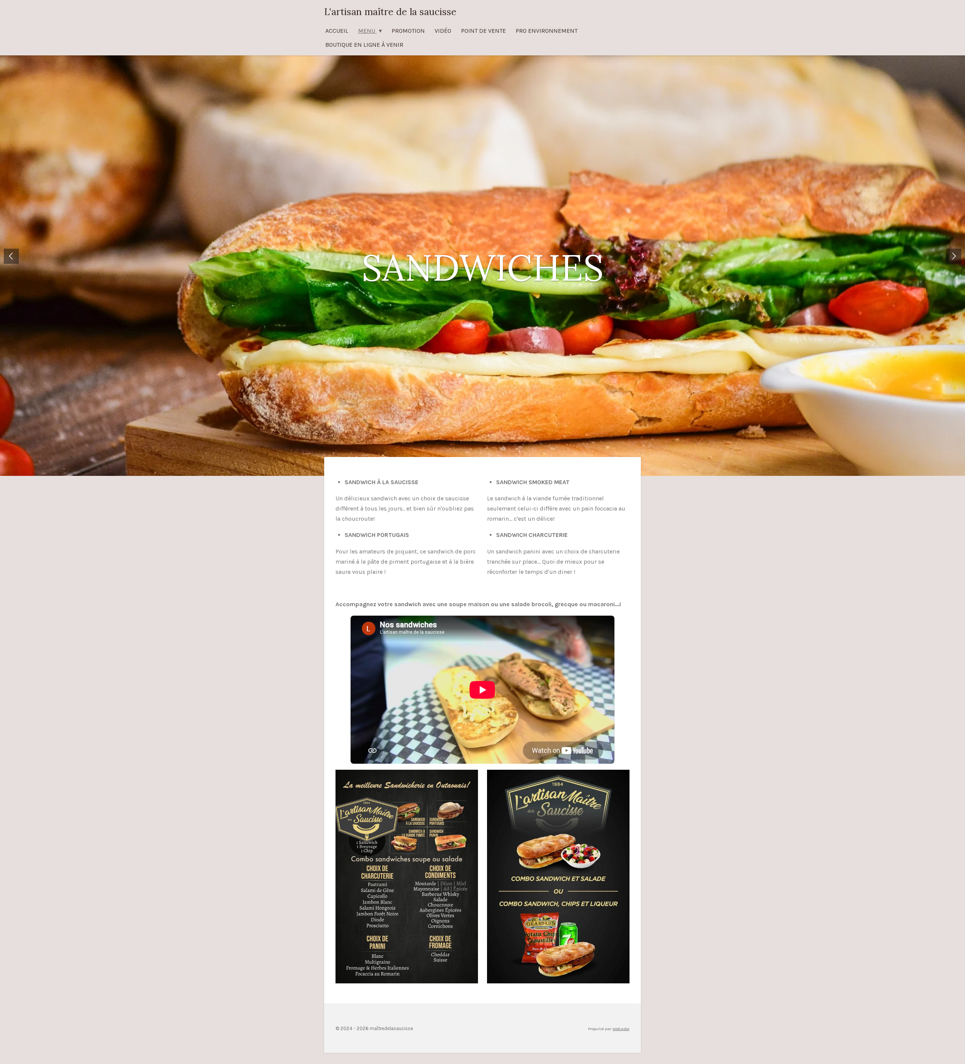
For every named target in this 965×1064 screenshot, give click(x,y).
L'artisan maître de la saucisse (390, 12)
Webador (621, 1028)
